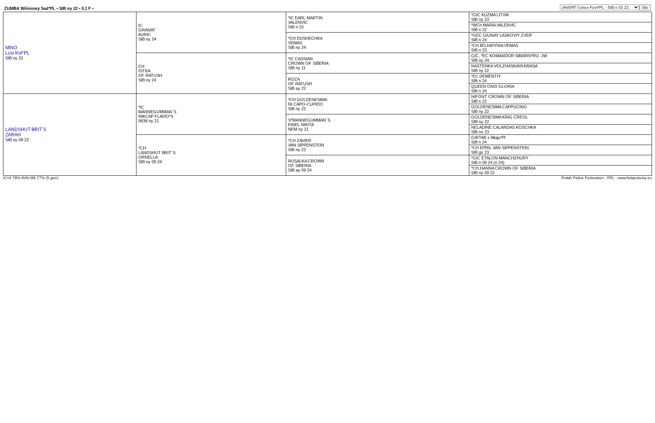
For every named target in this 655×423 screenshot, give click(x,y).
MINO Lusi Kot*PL (17, 50)
